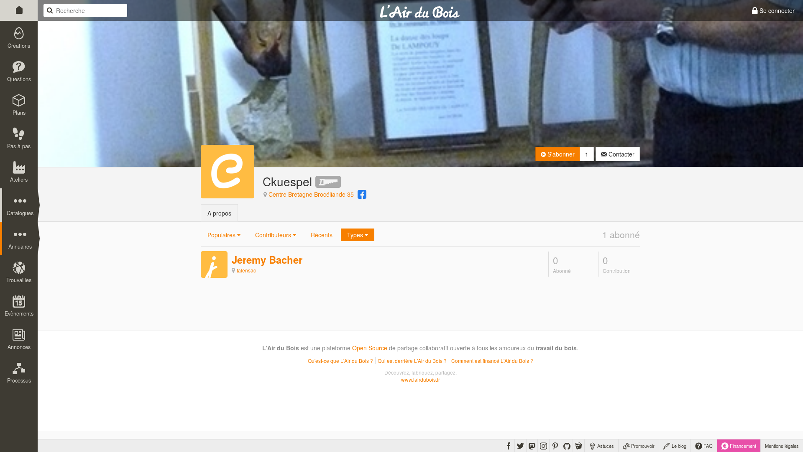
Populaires (222, 235)
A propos (219, 213)
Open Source (369, 348)
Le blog (678, 445)
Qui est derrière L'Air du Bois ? (412, 360)
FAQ (707, 445)
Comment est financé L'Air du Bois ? (492, 360)
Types (356, 235)
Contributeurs (274, 235)
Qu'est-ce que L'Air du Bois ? (340, 360)
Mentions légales (782, 445)
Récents (321, 235)
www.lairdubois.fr (420, 379)
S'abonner (560, 154)
